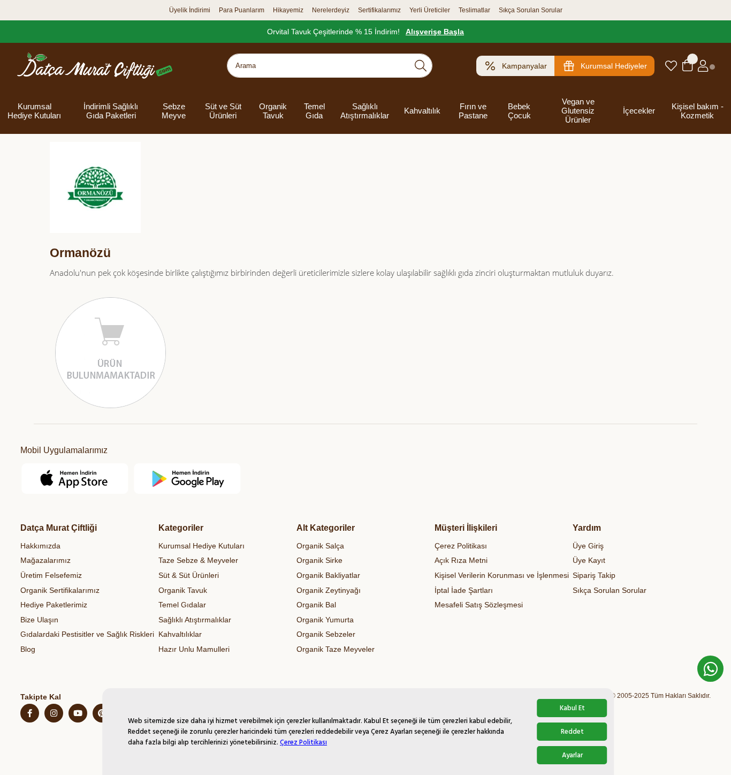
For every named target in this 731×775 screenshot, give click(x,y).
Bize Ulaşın (39, 619)
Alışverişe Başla (435, 31)
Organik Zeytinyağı (328, 590)
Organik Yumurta (325, 619)
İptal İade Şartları (464, 590)
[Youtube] (77, 713)
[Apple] (75, 478)
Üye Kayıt (589, 560)
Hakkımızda (40, 545)
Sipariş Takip (594, 575)
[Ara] (420, 65)
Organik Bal (316, 604)
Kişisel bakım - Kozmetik (698, 111)
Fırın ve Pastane (473, 111)
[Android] (187, 478)
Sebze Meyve (174, 111)
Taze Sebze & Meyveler (198, 560)
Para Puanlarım (241, 10)
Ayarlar (572, 755)
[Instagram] (53, 713)
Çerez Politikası (303, 742)
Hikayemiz (288, 10)
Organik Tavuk (273, 111)
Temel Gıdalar (182, 604)
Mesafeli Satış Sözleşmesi (479, 604)
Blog (27, 649)
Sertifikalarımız (379, 10)
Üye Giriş (588, 545)
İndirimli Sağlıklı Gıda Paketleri (110, 111)
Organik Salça (320, 545)
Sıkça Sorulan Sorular (530, 10)
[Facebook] (29, 713)
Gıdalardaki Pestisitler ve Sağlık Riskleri (87, 634)
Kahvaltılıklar (180, 634)
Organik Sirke (319, 560)
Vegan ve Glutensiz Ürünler (578, 110)
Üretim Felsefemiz (51, 575)
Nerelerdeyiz (330, 10)
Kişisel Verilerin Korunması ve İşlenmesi (502, 575)
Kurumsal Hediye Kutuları (34, 111)
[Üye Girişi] (703, 66)
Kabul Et (572, 708)
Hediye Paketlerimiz (53, 604)
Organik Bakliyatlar (328, 575)
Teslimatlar (474, 10)
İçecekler (639, 110)
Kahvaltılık (422, 110)
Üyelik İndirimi (189, 10)
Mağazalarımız (45, 560)
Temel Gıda (314, 111)
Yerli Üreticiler (429, 10)
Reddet (572, 731)
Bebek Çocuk (519, 111)
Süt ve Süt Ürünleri (223, 111)
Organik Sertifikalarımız (60, 590)
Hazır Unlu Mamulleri (194, 649)
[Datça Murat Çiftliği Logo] (94, 65)
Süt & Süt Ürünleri (188, 575)
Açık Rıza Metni (461, 560)
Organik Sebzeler (325, 634)
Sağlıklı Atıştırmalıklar (364, 111)
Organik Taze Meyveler (335, 649)
